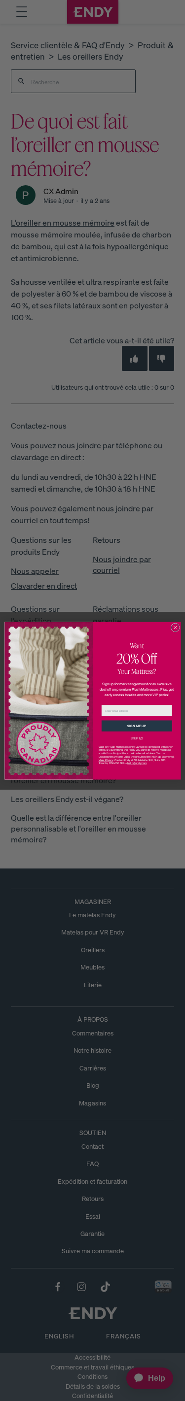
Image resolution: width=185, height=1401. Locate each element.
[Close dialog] (175, 628)
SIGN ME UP (136, 726)
